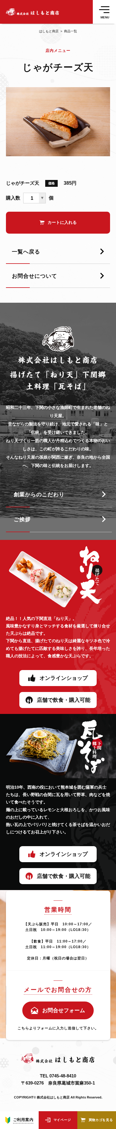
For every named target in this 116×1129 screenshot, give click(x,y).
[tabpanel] (58, 122)
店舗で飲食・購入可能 (63, 700)
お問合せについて (34, 276)
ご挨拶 (22, 519)
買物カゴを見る (101, 1120)
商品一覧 (68, 31)
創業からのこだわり (39, 494)
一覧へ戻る (26, 252)
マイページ (62, 1120)
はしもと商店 (49, 31)
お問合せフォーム (63, 1010)
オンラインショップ (64, 678)
